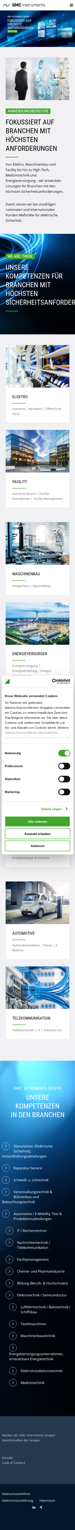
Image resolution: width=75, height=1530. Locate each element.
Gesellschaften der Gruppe (21, 1440)
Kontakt (7, 1458)
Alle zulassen (37, 821)
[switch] (64, 766)
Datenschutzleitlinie (16, 1494)
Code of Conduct (13, 1463)
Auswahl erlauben (37, 833)
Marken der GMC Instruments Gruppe (28, 1435)
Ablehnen (38, 846)
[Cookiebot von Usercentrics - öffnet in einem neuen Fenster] (53, 681)
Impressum (47, 1500)
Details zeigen (51, 809)
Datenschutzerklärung (17, 1500)
